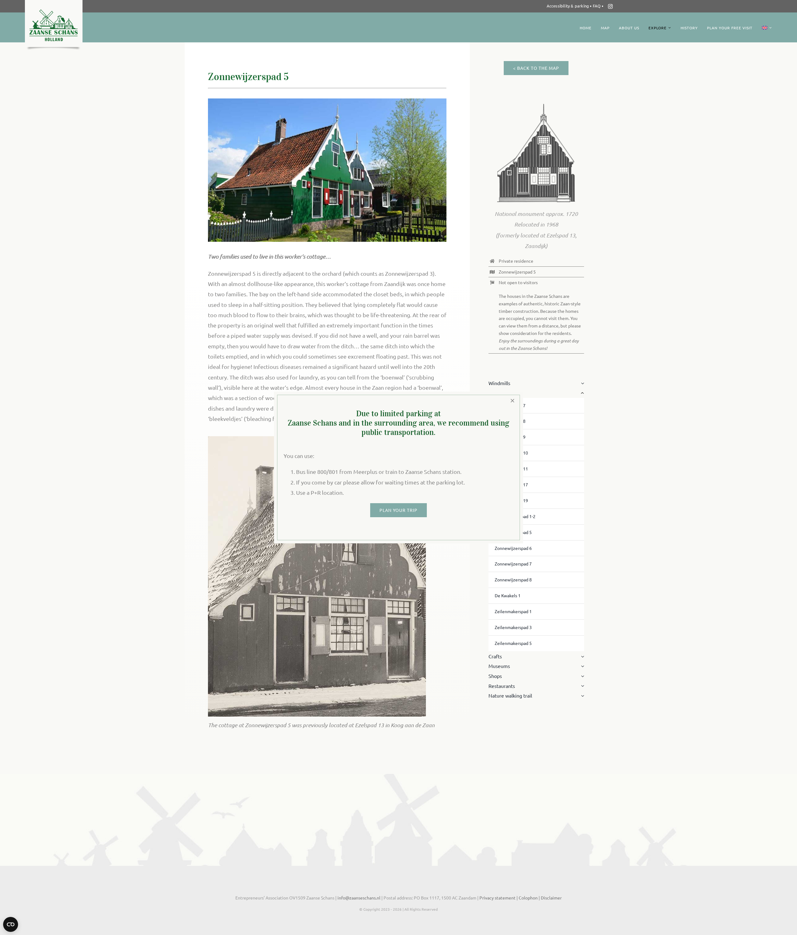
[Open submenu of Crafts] (581, 656)
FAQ (597, 5)
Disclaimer (551, 897)
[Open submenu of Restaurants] (581, 686)
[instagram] (610, 6)
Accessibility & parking (568, 5)
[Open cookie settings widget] (10, 924)
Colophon (529, 897)
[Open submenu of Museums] (581, 666)
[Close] (512, 400)
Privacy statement (497, 897)
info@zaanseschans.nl (358, 897)
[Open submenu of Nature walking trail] (581, 695)
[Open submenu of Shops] (581, 676)
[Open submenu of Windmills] (581, 383)
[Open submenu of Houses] (581, 393)
